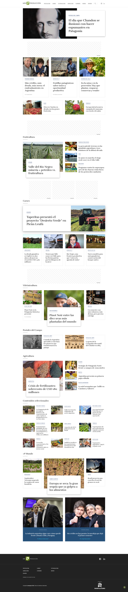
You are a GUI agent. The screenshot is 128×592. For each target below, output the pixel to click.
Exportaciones (95, 439)
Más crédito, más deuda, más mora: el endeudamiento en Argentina (35, 87)
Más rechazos (27, 474)
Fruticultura (47, 3)
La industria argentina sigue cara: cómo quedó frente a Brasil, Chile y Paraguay (43, 534)
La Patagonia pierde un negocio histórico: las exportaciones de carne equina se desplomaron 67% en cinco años (42, 414)
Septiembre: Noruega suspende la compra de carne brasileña (31, 481)
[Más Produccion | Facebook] (102, 3)
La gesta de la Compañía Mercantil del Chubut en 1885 (94, 343)
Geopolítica (31, 381)
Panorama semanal (29, 79)
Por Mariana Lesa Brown (57, 94)
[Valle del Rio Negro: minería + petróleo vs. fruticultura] (43, 157)
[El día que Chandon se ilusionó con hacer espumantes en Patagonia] (64, 23)
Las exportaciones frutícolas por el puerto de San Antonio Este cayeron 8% (98, 413)
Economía (78, 3)
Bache (45, 103)
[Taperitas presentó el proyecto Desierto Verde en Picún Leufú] (88, 218)
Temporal (48, 250)
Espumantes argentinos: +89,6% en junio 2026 (98, 444)
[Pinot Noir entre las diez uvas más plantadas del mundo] (64, 305)
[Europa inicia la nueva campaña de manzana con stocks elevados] (74, 107)
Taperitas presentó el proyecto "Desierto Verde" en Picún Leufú (46, 220)
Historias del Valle (85, 79)
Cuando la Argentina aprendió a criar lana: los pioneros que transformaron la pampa (52, 343)
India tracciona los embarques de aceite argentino (70, 411)
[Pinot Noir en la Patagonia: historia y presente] (32, 297)
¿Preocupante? (27, 250)
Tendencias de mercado (40, 423)
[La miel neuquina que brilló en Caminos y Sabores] (71, 386)
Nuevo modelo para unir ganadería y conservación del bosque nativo (95, 257)
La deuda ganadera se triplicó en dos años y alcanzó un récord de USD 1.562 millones (32, 258)
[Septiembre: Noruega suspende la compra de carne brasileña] (32, 466)
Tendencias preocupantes (83, 142)
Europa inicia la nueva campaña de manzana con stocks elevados (94, 109)
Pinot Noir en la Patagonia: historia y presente (32, 312)
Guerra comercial (67, 423)
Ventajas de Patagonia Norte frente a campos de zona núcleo (91, 367)
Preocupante (81, 163)
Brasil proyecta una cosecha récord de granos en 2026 (95, 480)
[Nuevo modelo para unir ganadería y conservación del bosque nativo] (95, 241)
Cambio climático (53, 479)
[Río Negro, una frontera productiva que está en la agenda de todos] (74, 241)
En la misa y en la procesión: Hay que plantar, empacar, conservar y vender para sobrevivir (90, 88)
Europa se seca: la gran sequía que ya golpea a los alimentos (63, 486)
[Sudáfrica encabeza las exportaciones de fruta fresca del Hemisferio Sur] (57, 443)
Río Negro (80, 361)
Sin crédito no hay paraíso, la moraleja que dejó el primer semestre (85, 534)
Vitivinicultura (61, 3)
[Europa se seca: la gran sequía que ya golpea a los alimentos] (64, 473)
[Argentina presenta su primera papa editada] (71, 375)
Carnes (54, 3)
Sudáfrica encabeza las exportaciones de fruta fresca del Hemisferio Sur (70, 445)
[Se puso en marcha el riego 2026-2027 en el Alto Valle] (71, 157)
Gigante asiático (67, 406)
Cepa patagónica (53, 310)
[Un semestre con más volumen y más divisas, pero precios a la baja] (95, 297)
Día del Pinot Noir (28, 306)
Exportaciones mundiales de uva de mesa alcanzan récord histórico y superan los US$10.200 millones (42, 431)
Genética (80, 372)
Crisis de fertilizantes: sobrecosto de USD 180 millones (42, 389)
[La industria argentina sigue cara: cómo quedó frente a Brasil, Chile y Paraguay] (43, 512)
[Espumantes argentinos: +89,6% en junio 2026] (85, 443)
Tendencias (88, 103)
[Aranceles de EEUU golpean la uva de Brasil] (57, 427)
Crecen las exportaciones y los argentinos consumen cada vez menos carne (42, 446)
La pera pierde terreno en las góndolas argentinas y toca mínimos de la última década (90, 148)
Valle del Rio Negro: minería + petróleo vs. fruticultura (42, 170)
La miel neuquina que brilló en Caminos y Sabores (91, 387)
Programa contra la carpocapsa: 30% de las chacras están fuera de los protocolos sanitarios (91, 169)
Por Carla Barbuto (27, 316)
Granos (89, 474)
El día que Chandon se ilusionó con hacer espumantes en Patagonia (84, 25)
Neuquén (29, 212)
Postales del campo (74, 15)
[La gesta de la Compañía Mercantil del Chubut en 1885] (74, 342)
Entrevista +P (56, 79)
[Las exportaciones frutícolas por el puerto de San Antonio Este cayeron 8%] (85, 410)
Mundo (84, 3)
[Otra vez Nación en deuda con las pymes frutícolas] (32, 107)
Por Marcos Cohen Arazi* (42, 539)
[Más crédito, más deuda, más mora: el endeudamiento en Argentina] (36, 67)
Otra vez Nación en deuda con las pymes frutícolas (51, 109)
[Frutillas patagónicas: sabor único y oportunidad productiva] (64, 67)
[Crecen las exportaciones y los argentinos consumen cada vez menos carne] (29, 443)
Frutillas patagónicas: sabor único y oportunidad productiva (63, 87)
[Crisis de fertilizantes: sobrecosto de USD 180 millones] (43, 376)
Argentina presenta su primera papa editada (91, 377)
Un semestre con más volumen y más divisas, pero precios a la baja (95, 313)
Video (79, 154)
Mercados (90, 306)
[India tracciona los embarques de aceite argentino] (57, 410)
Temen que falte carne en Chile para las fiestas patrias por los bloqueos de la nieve (53, 258)
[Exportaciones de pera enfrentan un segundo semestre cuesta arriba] (85, 427)
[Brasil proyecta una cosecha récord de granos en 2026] (95, 466)
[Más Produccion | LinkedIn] (104, 3)
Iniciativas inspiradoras (83, 382)
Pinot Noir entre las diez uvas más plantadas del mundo (62, 318)
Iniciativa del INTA (91, 250)
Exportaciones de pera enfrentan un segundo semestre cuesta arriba (98, 429)
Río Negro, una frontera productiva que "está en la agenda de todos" (74, 257)
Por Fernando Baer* (28, 94)
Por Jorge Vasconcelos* (85, 539)
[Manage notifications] (124, 587)
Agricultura (70, 3)
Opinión (90, 3)
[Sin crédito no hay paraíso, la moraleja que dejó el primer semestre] (85, 512)
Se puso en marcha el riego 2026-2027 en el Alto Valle (89, 159)
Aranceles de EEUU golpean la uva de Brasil (70, 428)
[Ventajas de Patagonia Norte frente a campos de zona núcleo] (71, 365)
